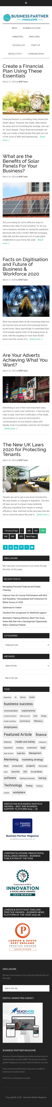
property (30, 765)
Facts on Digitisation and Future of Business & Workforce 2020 (25, 267)
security (15, 771)
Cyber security (25, 716)
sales (6, 772)
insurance (8, 748)
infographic (42, 742)
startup (42, 778)
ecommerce (25, 721)
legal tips (21, 753)
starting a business (27, 778)
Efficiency (38, 721)
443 (36, 531)
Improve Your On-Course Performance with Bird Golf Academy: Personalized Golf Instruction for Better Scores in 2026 (25, 599)
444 (42, 531)
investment (32, 748)
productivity (17, 766)
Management (35, 753)
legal (43, 747)
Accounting (7, 697)
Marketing (11, 759)
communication (11, 711)
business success (18, 704)
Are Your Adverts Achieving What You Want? (25, 360)
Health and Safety (25, 741)
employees (10, 727)
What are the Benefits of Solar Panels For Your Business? (21, 163)
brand (31, 697)
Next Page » (31, 536)
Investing (19, 748)
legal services (8, 753)
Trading (29, 786)
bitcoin (23, 697)
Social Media (36, 772)
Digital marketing (10, 721)
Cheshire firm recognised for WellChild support (24, 613)
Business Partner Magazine (26, 18)
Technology (13, 785)
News (6, 766)
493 (21, 536)
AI (15, 697)
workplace (19, 792)
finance (41, 735)
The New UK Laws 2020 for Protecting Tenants (24, 449)
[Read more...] (36, 339)
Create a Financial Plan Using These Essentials (23, 70)
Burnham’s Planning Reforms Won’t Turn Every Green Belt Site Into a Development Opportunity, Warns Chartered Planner (25, 621)
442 (29, 531)
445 (5, 536)
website (6, 793)
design (43, 716)
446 (12, 536)
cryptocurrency (28, 710)
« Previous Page (11, 531)
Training (39, 786)
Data (35, 716)
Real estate (43, 766)
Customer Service (10, 716)
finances (7, 742)
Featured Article (18, 734)
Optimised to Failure (12, 607)
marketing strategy (32, 759)
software (10, 778)
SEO (25, 772)
